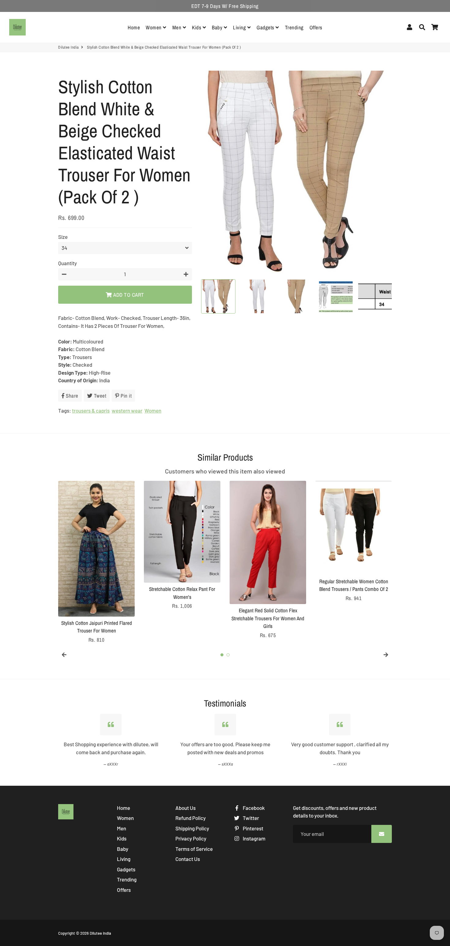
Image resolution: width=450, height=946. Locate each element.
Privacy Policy (190, 838)
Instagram (253, 838)
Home (134, 27)
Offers (315, 27)
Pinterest (252, 828)
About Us (185, 808)
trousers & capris (91, 410)
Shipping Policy (192, 828)
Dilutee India (68, 47)
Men (177, 27)
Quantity (67, 263)
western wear (127, 410)
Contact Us (187, 859)
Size (63, 237)
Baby (218, 27)
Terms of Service (194, 849)
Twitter (250, 818)
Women (154, 27)
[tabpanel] (96, 562)
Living (240, 27)
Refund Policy (190, 818)
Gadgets (266, 27)
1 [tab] (221, 654)
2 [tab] (228, 654)
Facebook (253, 808)
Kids (197, 27)
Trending (294, 27)
